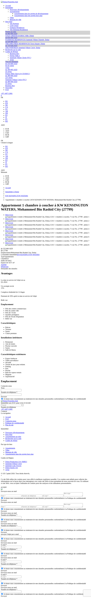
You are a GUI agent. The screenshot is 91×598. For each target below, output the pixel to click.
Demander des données (9, 269)
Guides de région (11, 441)
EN (6, 103)
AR (6, 111)
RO (6, 121)
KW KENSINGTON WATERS (28, 255)
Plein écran (9, 215)
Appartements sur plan (13, 437)
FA (6, 109)
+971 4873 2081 (7, 93)
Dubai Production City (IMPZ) (16, 462)
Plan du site (9, 425)
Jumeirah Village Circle (13, 464)
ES (6, 115)
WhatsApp (4, 267)
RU (6, 101)
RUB (7, 135)
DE (6, 105)
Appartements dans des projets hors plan (19, 454)
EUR (7, 129)
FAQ (7, 419)
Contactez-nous (10, 421)
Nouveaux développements (14, 433)
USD (7, 133)
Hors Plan (8, 435)
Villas (7, 450)
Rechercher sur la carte (13, 439)
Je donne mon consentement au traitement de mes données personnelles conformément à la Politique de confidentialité (45, 399)
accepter (4, 487)
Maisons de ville (11, 452)
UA (6, 107)
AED (7, 131)
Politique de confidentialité (14, 423)
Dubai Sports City (11, 468)
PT (6, 119)
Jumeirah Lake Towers (13, 466)
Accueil (8, 417)
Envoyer (4, 397)
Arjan (7, 470)
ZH (6, 113)
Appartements (10, 448)
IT (6, 117)
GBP (7, 137)
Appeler (4, 265)
